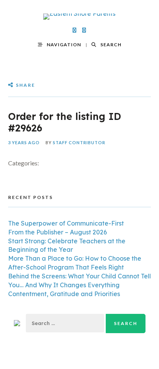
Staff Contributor (79, 142)
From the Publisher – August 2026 (57, 232)
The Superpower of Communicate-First (66, 223)
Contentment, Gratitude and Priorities (64, 294)
